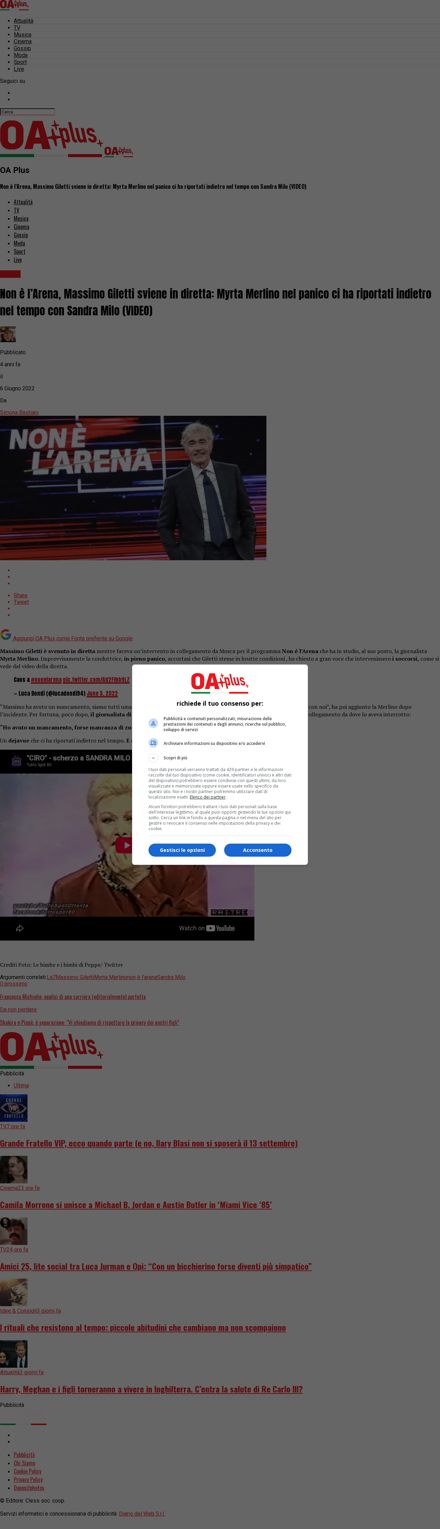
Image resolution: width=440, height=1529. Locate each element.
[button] (220, 758)
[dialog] (220, 764)
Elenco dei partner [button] (208, 797)
